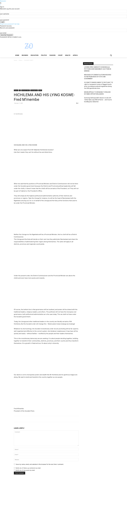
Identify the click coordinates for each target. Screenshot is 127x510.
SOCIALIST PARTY (25, 90)
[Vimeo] (109, 39)
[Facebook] (102, 39)
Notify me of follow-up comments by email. (28, 468)
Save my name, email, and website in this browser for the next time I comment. (40, 464)
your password (4, 20)
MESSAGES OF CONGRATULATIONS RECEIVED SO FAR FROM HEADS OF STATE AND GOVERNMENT (97, 76)
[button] (111, 55)
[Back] (0, 5)
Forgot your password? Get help (9, 24)
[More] (33, 107)
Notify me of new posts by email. (25, 470)
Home (15, 60)
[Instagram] (104, 39)
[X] (107, 39)
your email (3, 33)
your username (4, 14)
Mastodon (3, 1)
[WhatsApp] (28, 107)
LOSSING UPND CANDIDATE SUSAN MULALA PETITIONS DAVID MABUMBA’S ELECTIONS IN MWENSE (97, 69)
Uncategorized (34, 90)
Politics (20, 60)
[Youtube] (112, 39)
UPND (40, 90)
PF (19, 90)
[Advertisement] (46, 76)
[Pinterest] (24, 107)
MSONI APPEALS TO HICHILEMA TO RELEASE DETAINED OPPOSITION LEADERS (97, 93)
